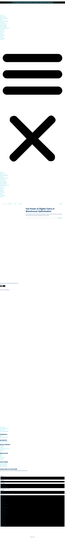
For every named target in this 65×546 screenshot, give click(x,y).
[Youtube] (4, 286)
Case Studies (2, 38)
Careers (1, 32)
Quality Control (3, 16)
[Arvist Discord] (6, 286)
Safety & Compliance (4, 18)
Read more (60, 218)
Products (1, 19)
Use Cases (2, 22)
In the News (2, 35)
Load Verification (3, 23)
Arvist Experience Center (4, 28)
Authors (20, 203)
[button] (32, 106)
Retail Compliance (3, 25)
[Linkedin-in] (1, 286)
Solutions (1, 15)
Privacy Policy (2, 427)
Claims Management (4, 21)
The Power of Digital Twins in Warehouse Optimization (40, 210)
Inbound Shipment (3, 26)
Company (2, 29)
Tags (15, 203)
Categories (9, 203)
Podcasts (2, 39)
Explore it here (50, 2)
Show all (60, 203)
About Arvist (2, 31)
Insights (1, 36)
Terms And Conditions (4, 428)
